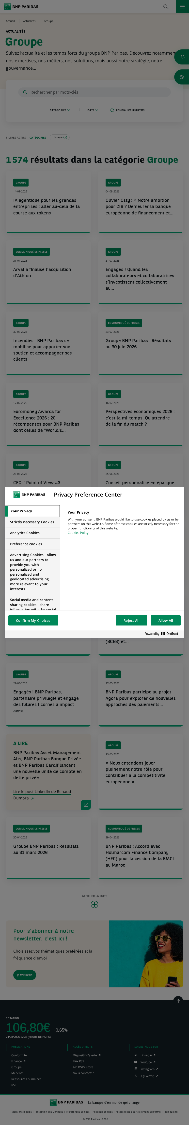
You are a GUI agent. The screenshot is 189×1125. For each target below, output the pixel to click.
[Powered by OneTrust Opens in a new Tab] (163, 634)
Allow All (165, 620)
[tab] (32, 511)
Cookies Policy (78, 532)
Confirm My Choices (33, 620)
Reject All (131, 620)
